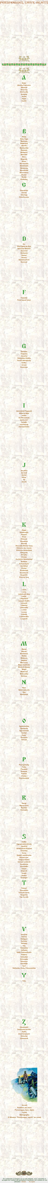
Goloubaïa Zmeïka (24, 358)
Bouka (24, 177)
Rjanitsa (24, 808)
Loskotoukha (24, 616)
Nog (24, 692)
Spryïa (24, 869)
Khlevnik (24, 539)
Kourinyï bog (24, 577)
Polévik (24, 774)
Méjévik (24, 660)
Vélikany (24, 943)
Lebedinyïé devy (24, 594)
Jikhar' (24, 477)
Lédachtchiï (24, 598)
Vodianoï (24, 950)
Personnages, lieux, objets (24, 1110)
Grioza (24, 365)
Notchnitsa (24, 694)
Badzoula (24, 141)
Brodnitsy (24, 179)
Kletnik (24, 557)
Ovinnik (24, 740)
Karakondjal (24, 532)
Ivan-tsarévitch (24, 427)
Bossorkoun (24, 172)
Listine (24, 610)
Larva (24, 592)
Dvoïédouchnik (24, 260)
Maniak (24, 651)
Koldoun (24, 561)
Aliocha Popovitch (24, 85)
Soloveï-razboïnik (24, 862)
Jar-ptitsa (24, 470)
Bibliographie (24, 1115)
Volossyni (24, 961)
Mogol (24, 669)
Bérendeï (24, 154)
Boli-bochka (24, 163)
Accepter (32, 1182)
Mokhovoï (24, 672)
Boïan (24, 161)
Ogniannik (24, 728)
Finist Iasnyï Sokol (24, 300)
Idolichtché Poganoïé (24, 411)
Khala (24, 537)
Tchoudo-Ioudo (24, 892)
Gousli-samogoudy (24, 360)
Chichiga (24, 195)
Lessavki (24, 603)
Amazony (24, 90)
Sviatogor (24, 878)
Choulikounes (24, 197)
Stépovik (24, 871)
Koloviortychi (24, 564)
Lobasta (24, 614)
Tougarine (24, 895)
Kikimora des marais (24, 548)
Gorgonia (24, 354)
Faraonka (24, 298)
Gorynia (24, 356)
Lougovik (24, 619)
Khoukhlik (24, 541)
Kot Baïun (24, 566)
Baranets (24, 150)
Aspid (24, 99)
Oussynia (24, 737)
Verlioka (24, 941)
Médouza (24, 658)
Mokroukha (24, 674)
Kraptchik (24, 575)
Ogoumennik (24, 731)
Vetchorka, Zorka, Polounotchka (24, 968)
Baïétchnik (24, 143)
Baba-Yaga (24, 139)
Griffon (24, 363)
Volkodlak (24, 957)
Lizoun (24, 612)
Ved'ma (24, 937)
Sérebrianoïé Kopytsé (24, 848)
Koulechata (24, 570)
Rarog (24, 803)
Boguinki (24, 159)
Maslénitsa (24, 654)
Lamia (24, 590)
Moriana (24, 676)
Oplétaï (24, 733)
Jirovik (24, 482)
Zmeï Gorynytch (24, 1034)
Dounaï (24, 255)
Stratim (24, 875)
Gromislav (24, 367)
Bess (24, 157)
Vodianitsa (24, 948)
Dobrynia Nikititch (24, 248)
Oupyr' (24, 735)
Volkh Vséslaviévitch (24, 952)
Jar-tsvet (24, 473)
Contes (24, 1112)
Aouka (24, 96)
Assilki (24, 101)
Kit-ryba (24, 555)
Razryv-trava (24, 805)
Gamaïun (24, 351)
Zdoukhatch (24, 1027)
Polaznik (24, 771)
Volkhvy (24, 954)
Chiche (24, 193)
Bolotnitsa (24, 168)
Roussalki (24, 810)
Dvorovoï (24, 262)
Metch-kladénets (24, 665)
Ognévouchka (24, 726)
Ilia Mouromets (24, 418)
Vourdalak (24, 963)
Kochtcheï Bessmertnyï (24, 559)
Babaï (24, 137)
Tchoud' (24, 888)
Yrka (24, 981)
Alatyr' (24, 83)
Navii (24, 688)
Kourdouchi (24, 573)
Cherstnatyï (24, 190)
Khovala (24, 543)
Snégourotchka (24, 860)
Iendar (24, 415)
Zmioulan (24, 1036)
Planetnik (24, 769)
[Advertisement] (24, 30)
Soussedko (24, 866)
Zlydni (24, 1032)
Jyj (24, 479)
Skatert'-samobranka (24, 855)
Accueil (24, 1105)
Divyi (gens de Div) (24, 246)
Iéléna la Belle (24, 413)
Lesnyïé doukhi (24, 601)
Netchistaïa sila (24, 690)
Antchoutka (24, 92)
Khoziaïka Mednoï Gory (24, 546)
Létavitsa (24, 605)
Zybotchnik (24, 1038)
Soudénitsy (24, 864)
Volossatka (24, 959)
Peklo (24, 767)
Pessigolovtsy (24, 765)
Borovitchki (24, 170)
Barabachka (24, 148)
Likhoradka (24, 607)
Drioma (24, 257)
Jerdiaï (24, 475)
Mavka (24, 656)
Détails (23, 1182)
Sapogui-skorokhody (24, 844)
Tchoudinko (24, 890)
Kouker (24, 568)
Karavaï (24, 534)
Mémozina (24, 663)
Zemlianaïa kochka (24, 1029)
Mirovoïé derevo (24, 667)
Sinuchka (24, 851)
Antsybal (24, 94)
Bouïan (24, 175)
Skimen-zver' (24, 857)
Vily (24, 946)
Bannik (24, 146)
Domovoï (24, 251)
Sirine (24, 853)
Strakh (24, 873)
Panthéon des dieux (24, 1108)
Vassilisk (24, 934)
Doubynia (24, 253)
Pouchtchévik (24, 778)
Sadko (24, 842)
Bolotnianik (24, 166)
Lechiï (24, 596)
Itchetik (24, 422)
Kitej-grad (24, 552)
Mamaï (24, 649)
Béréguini (24, 152)
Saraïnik (24, 846)
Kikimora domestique (24, 550)
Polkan (24, 776)
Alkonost (24, 87)
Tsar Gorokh (24, 897)
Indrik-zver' (24, 420)
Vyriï (24, 966)
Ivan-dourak (24, 424)
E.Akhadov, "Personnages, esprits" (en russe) (24, 1117)
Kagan (24, 530)
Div (24, 244)
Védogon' (24, 939)
